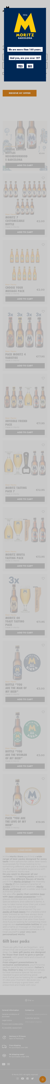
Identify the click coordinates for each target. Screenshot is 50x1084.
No (30, 66)
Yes (20, 66)
